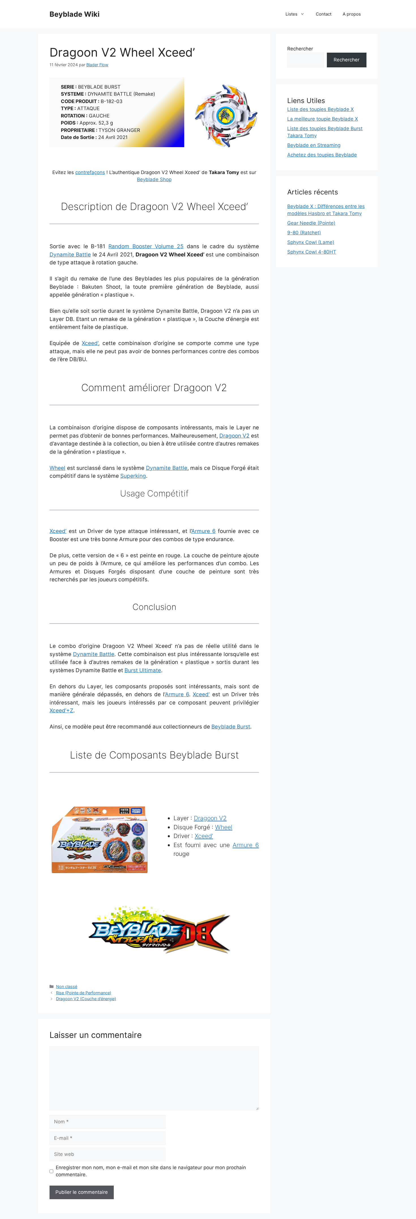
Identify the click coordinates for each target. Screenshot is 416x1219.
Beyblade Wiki (75, 14)
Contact (323, 14)
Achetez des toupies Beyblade (322, 155)
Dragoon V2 (234, 435)
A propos (352, 14)
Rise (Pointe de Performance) (83, 992)
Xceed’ (90, 343)
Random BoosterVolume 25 (146, 246)
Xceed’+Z (61, 710)
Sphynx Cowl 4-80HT (311, 252)
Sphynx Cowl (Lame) (310, 242)
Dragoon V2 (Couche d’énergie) (86, 998)
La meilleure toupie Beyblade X (322, 119)
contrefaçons (90, 172)
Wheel (57, 468)
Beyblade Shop (154, 179)
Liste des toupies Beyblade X (320, 109)
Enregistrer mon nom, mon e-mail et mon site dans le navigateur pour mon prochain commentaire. (151, 1171)
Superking (133, 476)
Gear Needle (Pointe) (311, 223)
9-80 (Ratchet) (304, 232)
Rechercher (300, 49)
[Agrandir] (251, 90)
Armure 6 (203, 531)
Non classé (66, 986)
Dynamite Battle (70, 254)
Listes (291, 14)
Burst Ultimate (143, 670)
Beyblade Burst (230, 726)
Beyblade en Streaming (313, 145)
